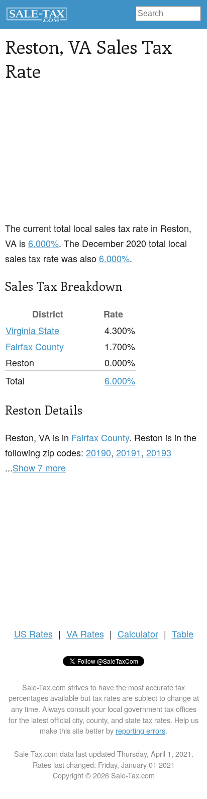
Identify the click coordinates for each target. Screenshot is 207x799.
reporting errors (140, 730)
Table (182, 633)
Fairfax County (35, 346)
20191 (128, 452)
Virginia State (32, 330)
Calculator (138, 633)
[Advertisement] (103, 157)
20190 (98, 452)
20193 (158, 452)
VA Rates (85, 633)
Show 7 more (39, 467)
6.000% (43, 243)
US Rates (33, 633)
